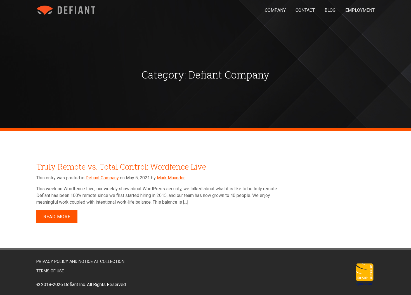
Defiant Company (102, 177)
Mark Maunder (171, 177)
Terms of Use (50, 270)
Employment (360, 10)
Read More (56, 216)
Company (275, 10)
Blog (330, 10)
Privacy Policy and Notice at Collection (80, 261)
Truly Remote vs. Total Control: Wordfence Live (121, 166)
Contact (305, 10)
